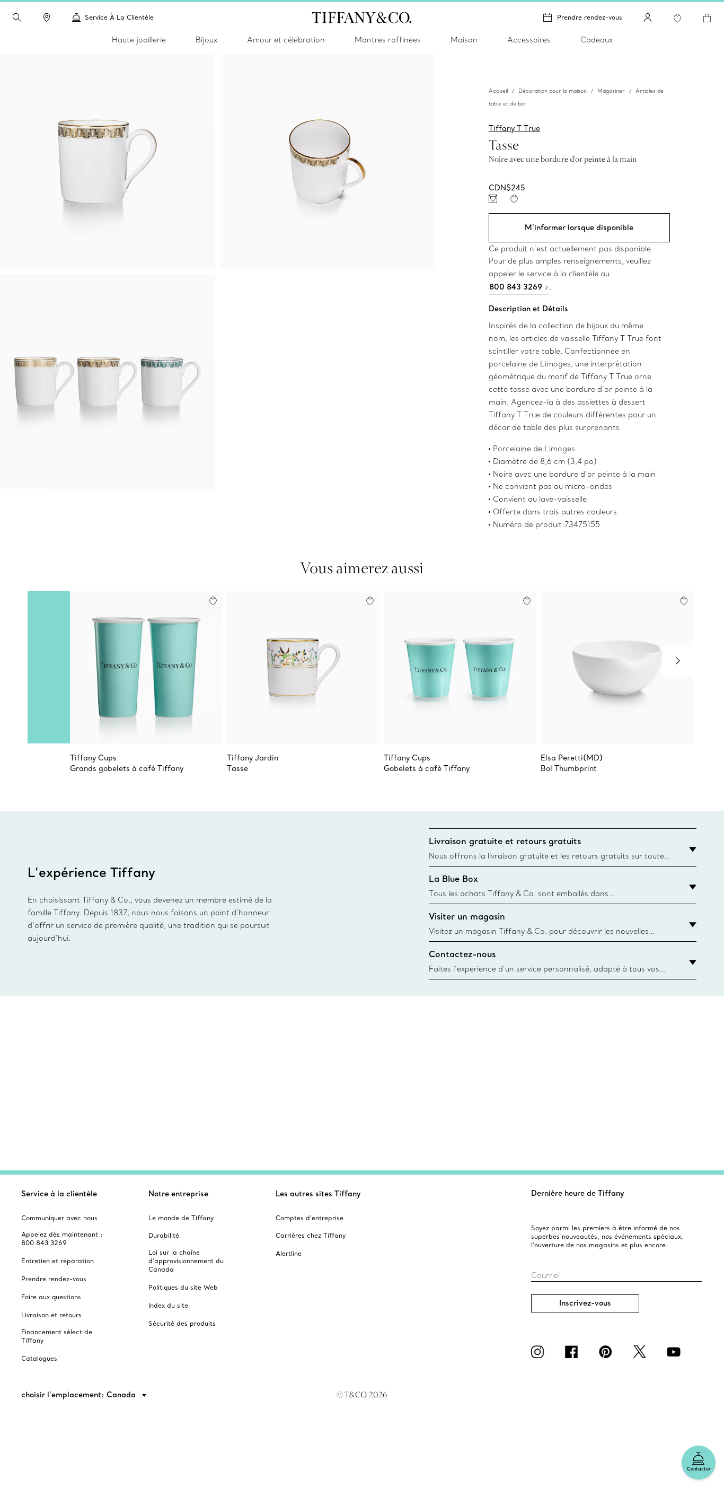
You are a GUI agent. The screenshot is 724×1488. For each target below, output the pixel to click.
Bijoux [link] (206, 40)
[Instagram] (539, 1351)
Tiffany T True (514, 129)
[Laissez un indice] (493, 199)
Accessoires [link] (529, 40)
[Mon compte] (647, 17)
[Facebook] (573, 1351)
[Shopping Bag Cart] (707, 18)
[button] (17, 17)
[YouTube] (675, 1351)
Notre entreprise (178, 1193)
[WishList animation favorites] (677, 18)
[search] (17, 17)
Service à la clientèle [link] (119, 17)
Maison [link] (464, 40)
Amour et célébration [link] (286, 40)
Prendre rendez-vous (589, 17)
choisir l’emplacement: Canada (79, 1394)
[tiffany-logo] (361, 17)
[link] (46, 17)
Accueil (498, 91)
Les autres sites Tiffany (318, 1193)
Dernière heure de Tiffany (577, 1193)
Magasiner (611, 91)
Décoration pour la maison (552, 91)
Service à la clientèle (59, 1193)
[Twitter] (641, 1351)
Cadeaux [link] (596, 40)
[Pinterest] (607, 1351)
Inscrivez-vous (585, 1303)
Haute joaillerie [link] (139, 40)
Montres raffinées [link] (388, 40)
